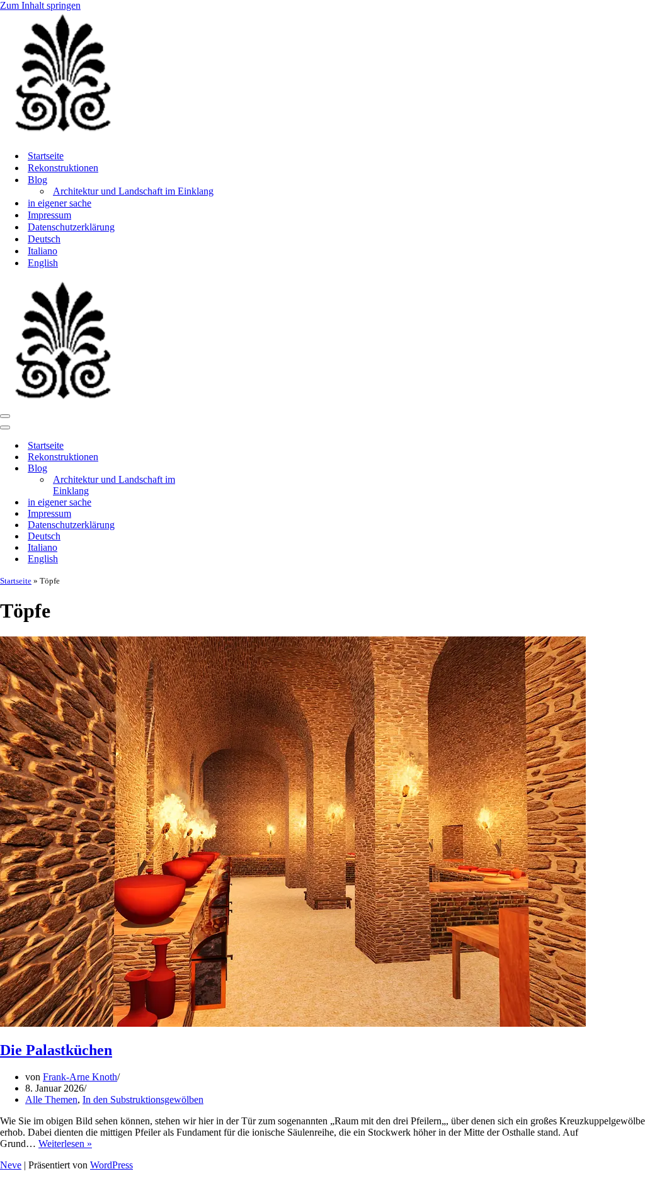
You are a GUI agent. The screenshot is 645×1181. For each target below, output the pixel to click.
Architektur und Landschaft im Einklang (133, 191)
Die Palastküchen (56, 1050)
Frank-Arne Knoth (80, 1076)
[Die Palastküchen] (293, 1023)
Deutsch (44, 239)
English (43, 262)
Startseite (46, 155)
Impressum (49, 215)
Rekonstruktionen (63, 167)
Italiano (42, 251)
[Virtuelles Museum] (63, 133)
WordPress (111, 1165)
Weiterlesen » (65, 1143)
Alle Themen (51, 1099)
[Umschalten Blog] (220, 468)
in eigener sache (59, 203)
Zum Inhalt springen (40, 5)
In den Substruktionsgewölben (143, 1099)
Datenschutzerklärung (71, 227)
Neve (10, 1165)
